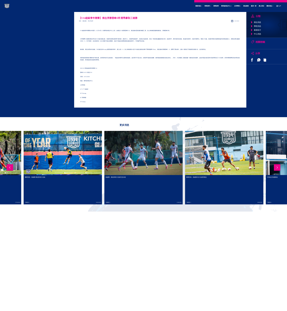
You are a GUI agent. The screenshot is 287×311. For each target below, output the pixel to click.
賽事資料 (216, 6)
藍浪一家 (253, 6)
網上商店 (261, 6)
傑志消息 (84, 21)
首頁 (80, 21)
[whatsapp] (258, 60)
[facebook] (252, 60)
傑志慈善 (246, 6)
